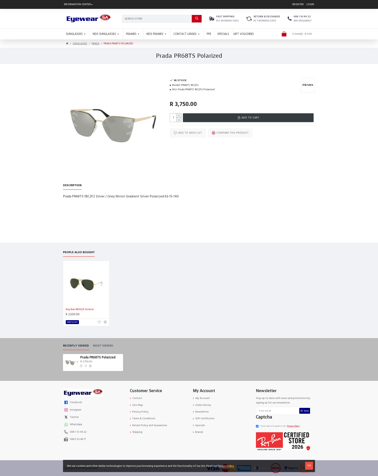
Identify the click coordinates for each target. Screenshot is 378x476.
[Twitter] (67, 417)
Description (72, 185)
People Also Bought (79, 252)
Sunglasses (80, 43)
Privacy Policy (226, 466)
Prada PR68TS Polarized (97, 357)
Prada (95, 43)
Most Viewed (103, 346)
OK (309, 465)
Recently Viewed (76, 346)
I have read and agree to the (280, 426)
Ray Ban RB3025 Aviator (80, 309)
